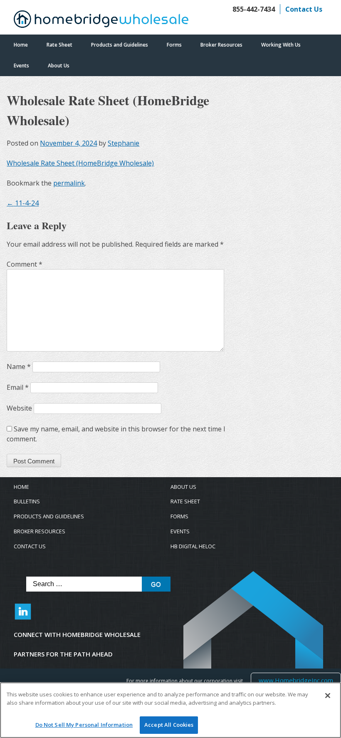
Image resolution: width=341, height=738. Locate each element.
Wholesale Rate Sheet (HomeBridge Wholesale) (80, 163)
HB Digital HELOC (192, 546)
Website (19, 408)
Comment (24, 264)
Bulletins (27, 501)
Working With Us (281, 44)
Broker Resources (221, 44)
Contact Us (303, 9)
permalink (69, 183)
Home (21, 44)
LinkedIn (23, 616)
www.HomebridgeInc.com (295, 680)
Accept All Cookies (168, 724)
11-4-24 (23, 203)
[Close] (328, 695)
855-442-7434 (253, 9)
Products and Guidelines (119, 44)
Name (19, 366)
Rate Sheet (59, 44)
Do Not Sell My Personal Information (84, 724)
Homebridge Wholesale (101, 21)
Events (21, 65)
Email (18, 387)
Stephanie (123, 143)
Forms (174, 44)
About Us (58, 65)
